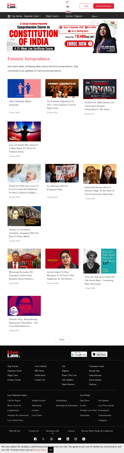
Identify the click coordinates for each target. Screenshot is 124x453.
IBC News (39, 371)
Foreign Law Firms (88, 410)
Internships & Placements (67, 405)
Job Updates (67, 380)
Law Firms (85, 395)
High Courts (52, 16)
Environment (95, 380)
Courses (35, 410)
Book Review (68, 384)
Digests (77, 16)
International (95, 375)
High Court (13, 375)
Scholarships (61, 400)
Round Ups (94, 371)
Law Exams (37, 415)
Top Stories (16, 16)
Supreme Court (31, 16)
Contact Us (40, 380)
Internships (85, 415)
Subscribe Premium (103, 6)
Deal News (84, 400)
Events (83, 405)
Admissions (37, 405)
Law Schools (41, 366)
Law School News (15, 420)
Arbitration (40, 375)
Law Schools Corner (17, 395)
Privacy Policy (40, 450)
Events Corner (14, 380)
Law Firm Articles (106, 405)
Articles (69, 16)
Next (62, 339)
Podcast (92, 384)
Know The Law (69, 375)
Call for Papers (14, 400)
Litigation (102, 420)
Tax (63, 366)
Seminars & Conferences (18, 415)
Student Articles (38, 400)
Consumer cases (96, 366)
